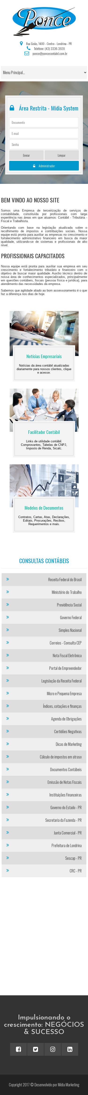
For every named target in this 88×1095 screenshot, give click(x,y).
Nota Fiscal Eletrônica (67, 655)
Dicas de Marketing (69, 744)
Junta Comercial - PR (68, 833)
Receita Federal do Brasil (65, 579)
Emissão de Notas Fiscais (65, 782)
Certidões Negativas (68, 731)
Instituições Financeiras (66, 795)
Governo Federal (71, 617)
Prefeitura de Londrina (67, 845)
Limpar (61, 155)
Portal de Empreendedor (65, 668)
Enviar (26, 155)
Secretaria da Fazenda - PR (63, 820)
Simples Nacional (70, 630)
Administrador (47, 165)
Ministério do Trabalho (67, 592)
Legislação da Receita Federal (62, 681)
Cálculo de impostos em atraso (61, 757)
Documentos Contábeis (66, 769)
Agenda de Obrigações (66, 719)
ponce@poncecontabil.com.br (50, 53)
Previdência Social (69, 605)
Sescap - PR (73, 858)
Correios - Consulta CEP (66, 643)
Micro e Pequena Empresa (64, 693)
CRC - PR (76, 871)
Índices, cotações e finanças (62, 706)
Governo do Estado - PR (66, 807)
